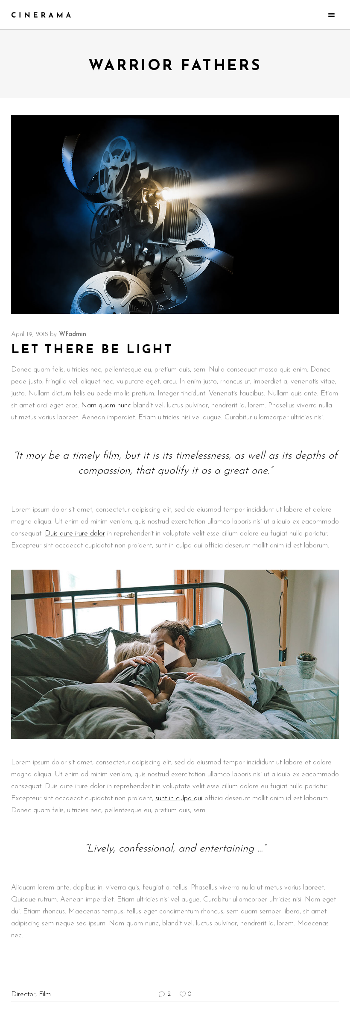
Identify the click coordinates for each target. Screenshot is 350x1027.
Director (23, 994)
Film (45, 994)
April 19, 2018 (29, 334)
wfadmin (72, 334)
